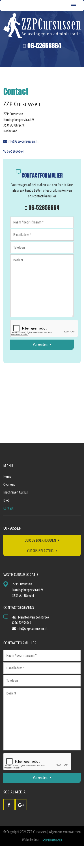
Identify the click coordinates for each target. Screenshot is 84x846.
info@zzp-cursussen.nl (22, 141)
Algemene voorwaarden (65, 832)
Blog (6, 500)
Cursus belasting (40, 551)
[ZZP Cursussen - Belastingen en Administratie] (42, 25)
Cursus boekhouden (40, 540)
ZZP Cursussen (37, 832)
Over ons (9, 484)
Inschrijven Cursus (15, 492)
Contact (8, 508)
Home (7, 476)
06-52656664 (43, 45)
